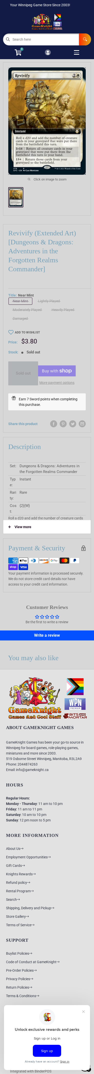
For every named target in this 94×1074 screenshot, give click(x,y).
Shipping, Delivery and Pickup (28, 908)
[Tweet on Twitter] (72, 423)
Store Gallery (16, 917)
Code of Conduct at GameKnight (31, 962)
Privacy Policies (18, 979)
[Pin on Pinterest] (63, 423)
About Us (13, 849)
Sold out (23, 373)
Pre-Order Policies (20, 970)
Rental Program (18, 891)
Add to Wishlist (27, 332)
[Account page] (48, 52)
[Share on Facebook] (53, 423)
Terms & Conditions (21, 996)
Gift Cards (14, 866)
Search (11, 900)
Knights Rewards (19, 874)
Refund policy (16, 883)
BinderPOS (43, 1071)
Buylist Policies (17, 953)
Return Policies (17, 987)
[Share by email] (82, 423)
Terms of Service (18, 925)
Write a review (47, 635)
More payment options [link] (56, 383)
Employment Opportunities (27, 857)
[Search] (85, 39)
